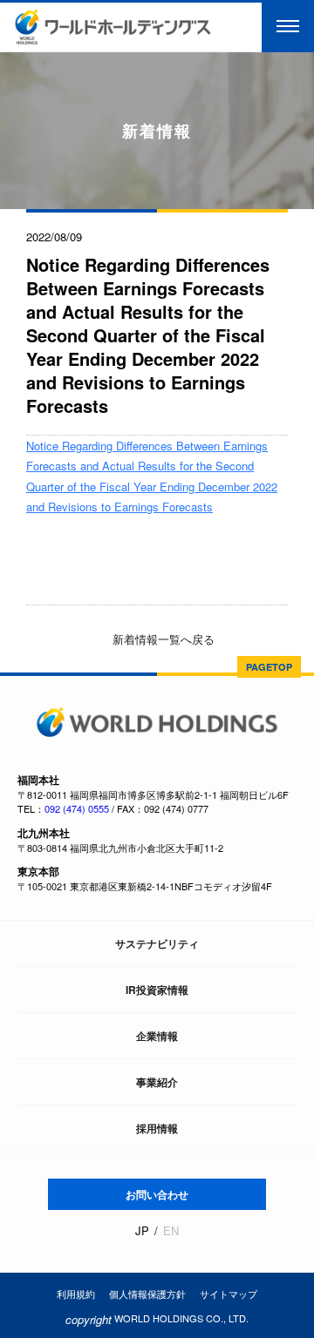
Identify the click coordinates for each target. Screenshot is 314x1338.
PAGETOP (269, 666)
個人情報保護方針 (147, 1294)
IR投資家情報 (157, 990)
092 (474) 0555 (76, 808)
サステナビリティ (157, 943)
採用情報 (157, 1128)
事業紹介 (157, 1082)
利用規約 (76, 1294)
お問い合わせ (157, 1194)
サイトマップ (228, 1294)
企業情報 (157, 1036)
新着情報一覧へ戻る (162, 639)
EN (171, 1231)
